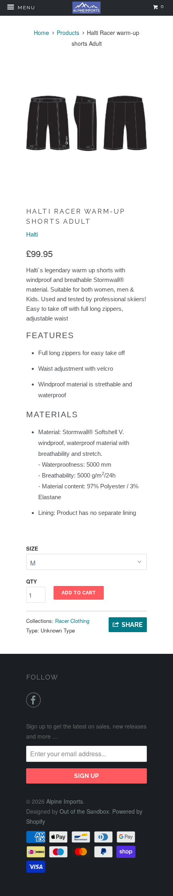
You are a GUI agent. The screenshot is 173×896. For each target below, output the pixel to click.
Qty (31, 581)
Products (68, 33)
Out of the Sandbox (84, 811)
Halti (32, 234)
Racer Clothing (72, 621)
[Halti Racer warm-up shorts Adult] (86, 123)
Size (32, 548)
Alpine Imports (64, 801)
